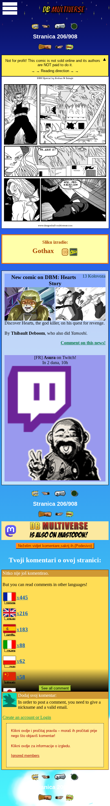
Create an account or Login (27, 717)
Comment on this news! (83, 342)
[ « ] (60, 26)
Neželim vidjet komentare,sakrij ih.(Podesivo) (55, 546)
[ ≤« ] (45, 26)
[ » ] (44, 47)
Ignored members (25, 755)
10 (65, 252)
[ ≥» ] (59, 47)
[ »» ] (69, 47)
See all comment (55, 688)
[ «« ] (35, 26)
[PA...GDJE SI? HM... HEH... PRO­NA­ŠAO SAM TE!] (55, 227)
